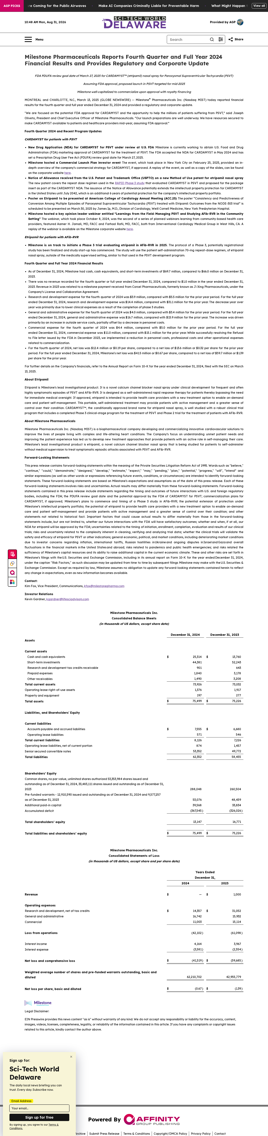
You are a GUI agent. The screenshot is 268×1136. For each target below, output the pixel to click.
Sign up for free (39, 1117)
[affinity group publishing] (12, 572)
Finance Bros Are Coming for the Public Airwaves (44, 6)
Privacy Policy (201, 1133)
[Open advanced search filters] (220, 39)
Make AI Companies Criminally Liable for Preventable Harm (148, 6)
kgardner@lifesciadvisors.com (67, 599)
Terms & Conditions (136, 1133)
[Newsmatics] (12, 581)
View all (259, 5)
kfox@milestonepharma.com (104, 586)
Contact (220, 1133)
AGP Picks (12, 6)
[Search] (211, 39)
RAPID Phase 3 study (130, 183)
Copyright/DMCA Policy (170, 1133)
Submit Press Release (104, 1133)
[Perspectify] (12, 563)
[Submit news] (12, 554)
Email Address (21, 1101)
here (67, 173)
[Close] (71, 1056)
